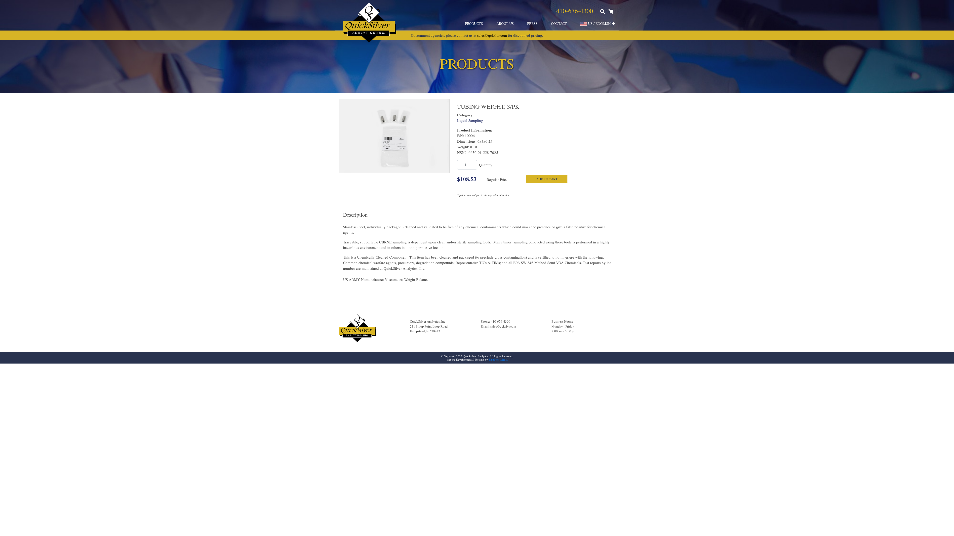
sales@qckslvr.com (492, 35)
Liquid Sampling (470, 120)
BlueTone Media (498, 359)
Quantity (485, 164)
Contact (559, 23)
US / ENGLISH (599, 23)
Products (474, 23)
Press (532, 23)
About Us (505, 23)
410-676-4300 (574, 10)
